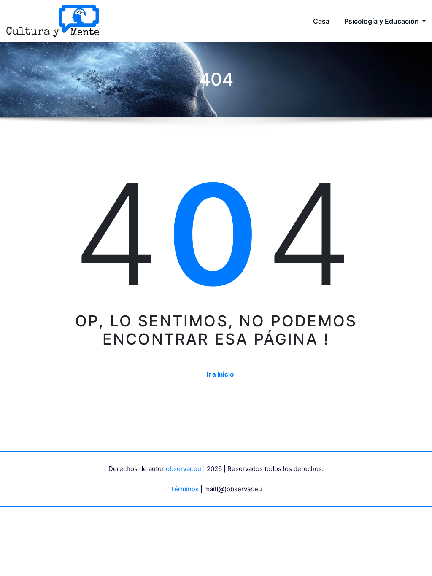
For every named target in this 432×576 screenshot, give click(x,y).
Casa (321, 21)
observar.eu (183, 469)
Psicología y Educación (382, 21)
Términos (184, 489)
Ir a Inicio (220, 374)
